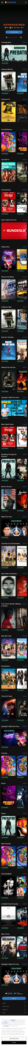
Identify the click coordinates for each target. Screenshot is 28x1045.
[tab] (6, 37)
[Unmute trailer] (21, 37)
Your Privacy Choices (14, 1038)
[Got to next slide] (26, 53)
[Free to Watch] (8, 82)
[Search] (26, 2)
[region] (14, 1030)
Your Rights (6, 1026)
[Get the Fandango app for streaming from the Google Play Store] (18, 993)
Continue (14, 1042)
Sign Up (14, 998)
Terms (5, 1021)
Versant (13, 1020)
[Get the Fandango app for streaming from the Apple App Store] (9, 993)
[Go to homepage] (10, 2)
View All (25, 42)
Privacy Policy (5, 1023)
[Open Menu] (2, 2)
